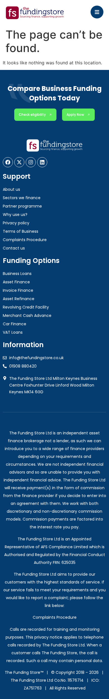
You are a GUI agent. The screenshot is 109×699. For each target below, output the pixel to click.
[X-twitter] (19, 162)
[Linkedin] (42, 162)
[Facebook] (8, 162)
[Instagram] (31, 162)
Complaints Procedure (55, 617)
